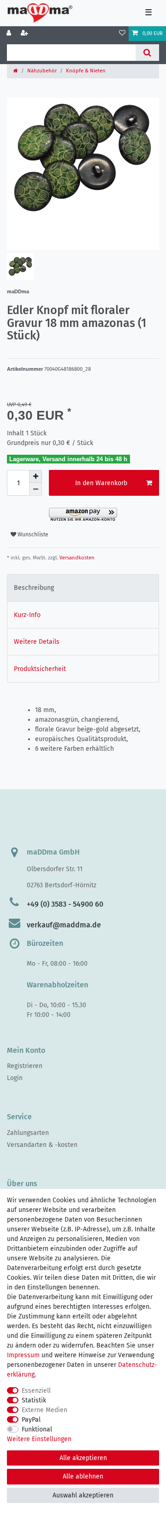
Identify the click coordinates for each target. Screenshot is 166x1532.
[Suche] (147, 52)
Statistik (34, 1400)
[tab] (83, 587)
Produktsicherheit (40, 669)
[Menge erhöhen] (35, 476)
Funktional (37, 1429)
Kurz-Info (27, 615)
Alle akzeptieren (83, 1458)
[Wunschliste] (122, 33)
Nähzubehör (42, 71)
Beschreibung (34, 588)
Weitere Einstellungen (39, 1439)
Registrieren (24, 1066)
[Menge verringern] (35, 489)
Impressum (23, 1355)
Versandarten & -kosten (42, 1145)
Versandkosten (76, 558)
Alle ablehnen (83, 1476)
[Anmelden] (9, 33)
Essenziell (36, 1391)
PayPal (31, 1420)
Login (15, 1078)
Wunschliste (32, 534)
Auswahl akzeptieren (83, 1495)
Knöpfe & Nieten (86, 71)
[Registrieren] (25, 33)
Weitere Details (36, 642)
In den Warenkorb (101, 483)
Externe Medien (44, 1410)
